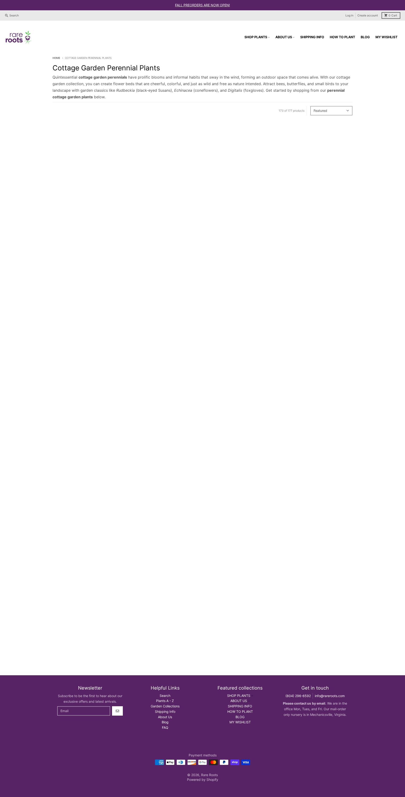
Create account (367, 15)
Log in (349, 15)
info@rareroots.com (330, 696)
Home (56, 58)
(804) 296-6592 (298, 696)
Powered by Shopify (202, 780)
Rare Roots (209, 775)
